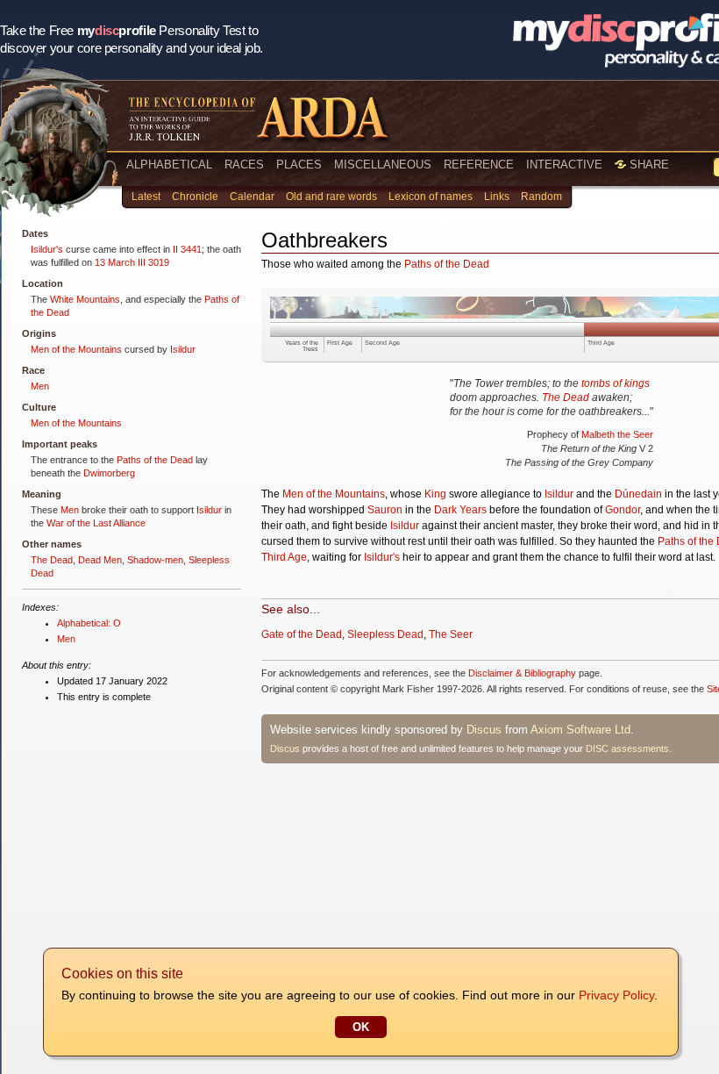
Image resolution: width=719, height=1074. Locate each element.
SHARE (647, 164)
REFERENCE (479, 164)
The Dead (52, 560)
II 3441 (187, 249)
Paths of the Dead (155, 460)
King (435, 494)
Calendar (252, 196)
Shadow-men (155, 560)
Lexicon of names (430, 196)
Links (496, 196)
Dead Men (100, 560)
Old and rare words (331, 196)
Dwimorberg (109, 473)
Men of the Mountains (76, 349)
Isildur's (47, 249)
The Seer (451, 634)
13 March (115, 262)
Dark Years (460, 510)
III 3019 (153, 262)
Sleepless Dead (385, 634)
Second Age (382, 343)
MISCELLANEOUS (382, 164)
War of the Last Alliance (96, 523)
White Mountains (85, 299)
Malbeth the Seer (617, 434)
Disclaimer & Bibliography (522, 673)
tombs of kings (615, 383)
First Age (339, 343)
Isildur (183, 349)
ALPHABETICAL (169, 164)
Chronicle (195, 196)
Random (541, 196)
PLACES (299, 164)
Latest (146, 196)
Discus (484, 729)
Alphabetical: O (89, 623)
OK (360, 1027)
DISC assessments (627, 748)
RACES (244, 164)
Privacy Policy (616, 995)
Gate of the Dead (301, 634)
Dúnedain (638, 494)
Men (40, 386)
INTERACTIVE (564, 164)
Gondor (622, 510)
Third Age (601, 343)
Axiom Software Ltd (580, 729)
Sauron (384, 510)
